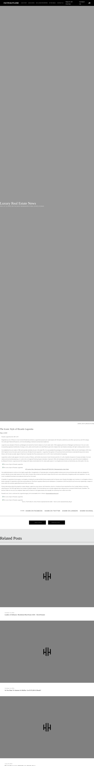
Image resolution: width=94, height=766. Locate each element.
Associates (31, 2)
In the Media (52, 2)
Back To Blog (38, 522)
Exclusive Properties (42, 2)
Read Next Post (56, 522)
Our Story (24, 2)
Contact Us (60, 2)
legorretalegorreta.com (52, 493)
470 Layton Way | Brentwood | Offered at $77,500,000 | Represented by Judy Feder (47, 469)
